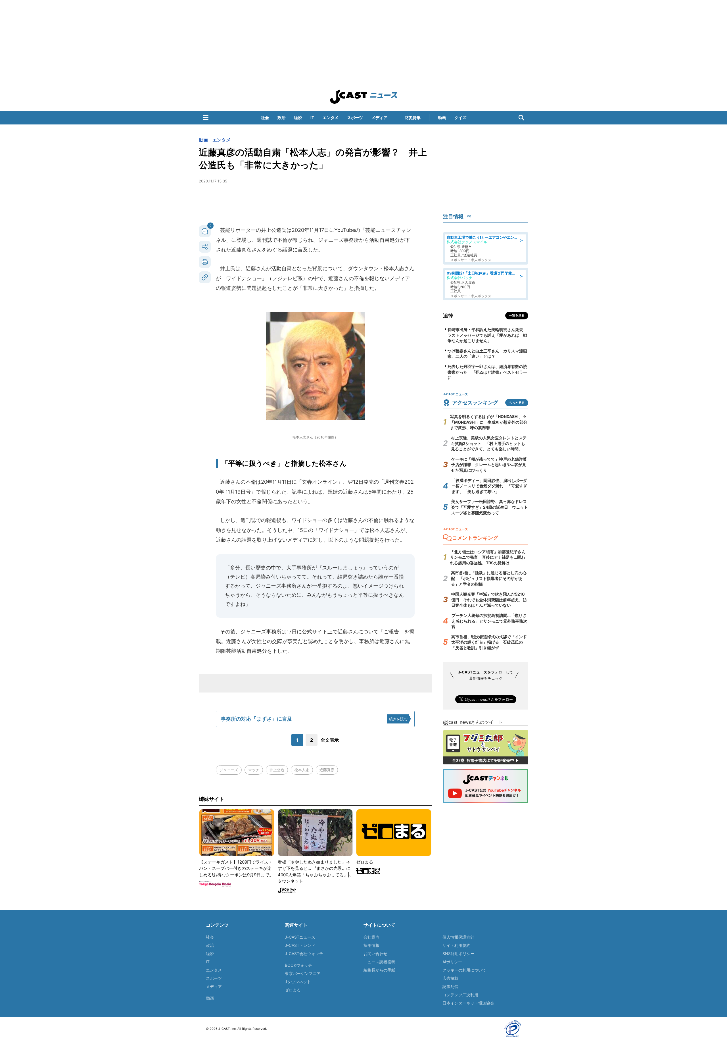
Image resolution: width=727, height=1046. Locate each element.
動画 (442, 117)
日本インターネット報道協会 (468, 1003)
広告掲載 (450, 978)
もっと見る (517, 403)
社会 (265, 117)
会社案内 (371, 937)
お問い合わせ (375, 953)
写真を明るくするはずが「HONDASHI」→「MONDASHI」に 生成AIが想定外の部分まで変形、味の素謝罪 (488, 422)
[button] (205, 117)
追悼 (448, 316)
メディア (379, 117)
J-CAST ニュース (363, 96)
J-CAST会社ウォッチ (304, 953)
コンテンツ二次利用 (460, 994)
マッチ (253, 770)
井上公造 (277, 770)
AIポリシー (452, 961)
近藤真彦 (326, 770)
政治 (281, 117)
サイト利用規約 (456, 945)
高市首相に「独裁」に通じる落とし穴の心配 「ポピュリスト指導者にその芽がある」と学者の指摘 (489, 578)
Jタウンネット (298, 981)
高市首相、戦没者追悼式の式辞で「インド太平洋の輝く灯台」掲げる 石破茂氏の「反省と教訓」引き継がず (489, 642)
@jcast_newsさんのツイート (473, 722)
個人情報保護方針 (458, 937)
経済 (298, 117)
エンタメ (331, 117)
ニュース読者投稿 (379, 961)
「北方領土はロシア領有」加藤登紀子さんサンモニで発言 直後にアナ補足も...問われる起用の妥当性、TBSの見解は (488, 557)
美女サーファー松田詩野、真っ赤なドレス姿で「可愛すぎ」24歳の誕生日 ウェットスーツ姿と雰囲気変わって (489, 507)
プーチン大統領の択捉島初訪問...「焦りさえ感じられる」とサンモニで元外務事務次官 (489, 621)
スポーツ (355, 117)
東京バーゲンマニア (303, 973)
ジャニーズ (229, 770)
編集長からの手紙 (379, 970)
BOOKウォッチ (298, 965)
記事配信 (450, 986)
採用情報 (371, 945)
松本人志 (301, 770)
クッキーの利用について (464, 970)
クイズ (460, 117)
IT (312, 117)
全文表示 (330, 740)
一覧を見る (517, 315)
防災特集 (413, 117)
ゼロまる (293, 989)
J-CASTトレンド (300, 945)
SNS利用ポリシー (458, 953)
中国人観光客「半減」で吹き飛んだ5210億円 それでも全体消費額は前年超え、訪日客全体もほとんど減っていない (489, 600)
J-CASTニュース (300, 937)
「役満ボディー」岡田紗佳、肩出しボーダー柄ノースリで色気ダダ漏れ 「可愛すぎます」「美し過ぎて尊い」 (489, 486)
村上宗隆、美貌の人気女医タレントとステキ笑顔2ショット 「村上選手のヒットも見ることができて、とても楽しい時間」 (489, 443)
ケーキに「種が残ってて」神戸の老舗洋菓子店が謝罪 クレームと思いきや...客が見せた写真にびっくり (489, 465)
